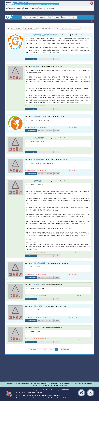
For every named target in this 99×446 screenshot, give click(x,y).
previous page (33, 349)
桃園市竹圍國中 (38, 306)
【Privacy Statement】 (63, 398)
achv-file (55, 28)
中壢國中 (36, 66)
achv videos (40, 28)
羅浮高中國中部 (38, 159)
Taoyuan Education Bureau (20, 2)
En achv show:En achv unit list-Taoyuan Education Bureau (49, 17)
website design (29, 374)
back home (81, 392)
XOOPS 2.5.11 (36, 372)
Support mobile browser (75, 370)
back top (90, 392)
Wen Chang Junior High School (34, 4)
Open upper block (92, 21)
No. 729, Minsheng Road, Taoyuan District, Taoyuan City (42, 395)
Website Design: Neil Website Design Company (10, 372)
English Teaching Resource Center (50, 4)
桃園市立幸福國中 (39, 263)
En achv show (10, 4)
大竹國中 (36, 327)
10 (62, 349)
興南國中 (36, 284)
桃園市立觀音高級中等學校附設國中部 (46, 35)
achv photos (48, 28)
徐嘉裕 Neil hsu (43, 377)
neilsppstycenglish (38, 368)
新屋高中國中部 (38, 138)
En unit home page (31, 59)
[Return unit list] (9, 28)
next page (67, 349)
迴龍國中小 (37, 116)
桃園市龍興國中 (38, 181)
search (78, 28)
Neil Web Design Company (47, 374)
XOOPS (62, 390)
